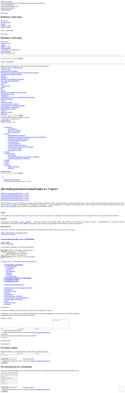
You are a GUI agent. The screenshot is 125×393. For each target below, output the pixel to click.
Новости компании (7, 99)
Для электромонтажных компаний (19, 158)
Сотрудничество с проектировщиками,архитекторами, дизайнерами (13, 106)
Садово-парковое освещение (17, 145)
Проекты (7, 160)
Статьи (3, 100)
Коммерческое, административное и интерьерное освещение (27, 137)
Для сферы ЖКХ (13, 142)
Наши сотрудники (6, 112)
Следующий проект (21, 233)
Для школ (9, 274)
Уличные (9, 269)
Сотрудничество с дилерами (9, 104)
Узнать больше (5, 242)
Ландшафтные (10, 271)
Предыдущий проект (7, 233)
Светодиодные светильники (13, 265)
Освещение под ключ (14, 150)
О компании (4, 95)
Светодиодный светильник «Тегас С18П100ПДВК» (17, 239)
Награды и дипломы (16, 97)
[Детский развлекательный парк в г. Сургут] (15, 193)
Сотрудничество (9, 153)
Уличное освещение (14, 143)
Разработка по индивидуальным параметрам (18, 288)
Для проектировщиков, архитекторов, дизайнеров (23, 157)
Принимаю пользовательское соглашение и (26, 332)
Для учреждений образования (17, 140)
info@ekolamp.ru (6, 10)
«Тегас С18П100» (11, 206)
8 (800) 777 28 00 (6, 25)
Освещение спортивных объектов (18, 138)
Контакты (4, 114)
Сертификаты (5, 97)
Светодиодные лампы (15, 148)
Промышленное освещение (16, 135)
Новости (7, 152)
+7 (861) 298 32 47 (17, 67)
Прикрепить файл (28, 359)
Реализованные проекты (8, 109)
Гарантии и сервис (6, 102)
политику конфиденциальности (40, 332)
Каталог (6, 134)
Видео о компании (28, 97)
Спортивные (10, 268)
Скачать (3, 110)
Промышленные (11, 266)
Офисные (9, 273)
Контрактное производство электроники (20, 147)
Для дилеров (12, 155)
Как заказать (8, 289)
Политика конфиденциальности (14, 284)
